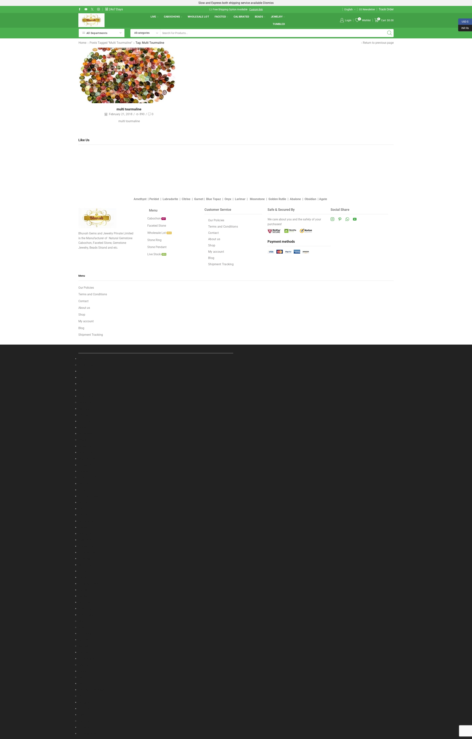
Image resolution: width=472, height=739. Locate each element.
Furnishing (85, 633)
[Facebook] (79, 9)
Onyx (228, 199)
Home (82, 42)
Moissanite (85, 627)
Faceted (220, 16)
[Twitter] (92, 9)
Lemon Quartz (87, 521)
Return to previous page (378, 42)
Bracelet (83, 646)
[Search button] (389, 33)
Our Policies (216, 220)
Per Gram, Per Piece (91, 690)
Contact (213, 233)
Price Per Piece (88, 552)
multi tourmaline (129, 109)
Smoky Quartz (87, 546)
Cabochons (172, 16)
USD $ (463, 21)
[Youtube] (86, 9)
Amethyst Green (88, 496)
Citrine (186, 199)
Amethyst (140, 199)
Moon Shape (86, 458)
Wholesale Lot (198, 16)
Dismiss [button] (268, 3)
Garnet (198, 199)
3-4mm (83, 377)
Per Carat (84, 408)
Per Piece (84, 421)
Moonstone (257, 199)
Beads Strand (87, 365)
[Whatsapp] (347, 219)
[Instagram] (98, 9)
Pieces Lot (85, 427)
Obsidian (310, 199)
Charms (83, 665)
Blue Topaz (213, 199)
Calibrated (241, 16)
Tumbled (279, 24)
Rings (82, 696)
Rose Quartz (86, 540)
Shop (211, 245)
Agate (323, 199)
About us (214, 239)
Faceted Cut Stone (90, 477)
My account (216, 251)
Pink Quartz (85, 533)
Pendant (83, 677)
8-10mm (83, 390)
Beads (259, 16)
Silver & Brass (87, 658)
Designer (84, 702)
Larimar (240, 199)
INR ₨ (463, 28)
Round (82, 384)
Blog (211, 258)
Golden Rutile (277, 199)
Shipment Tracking (221, 264)
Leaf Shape (85, 452)
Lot (80, 683)
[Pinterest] (340, 219)
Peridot (154, 199)
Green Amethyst (88, 583)
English (348, 9)
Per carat (84, 483)
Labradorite (170, 199)
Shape (82, 440)
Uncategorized (87, 733)
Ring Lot (83, 708)
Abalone (295, 199)
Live (153, 16)
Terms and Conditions (223, 226)
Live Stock (85, 721)
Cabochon (85, 402)
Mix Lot (83, 621)
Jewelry (277, 16)
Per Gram (84, 415)
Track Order (386, 9)
